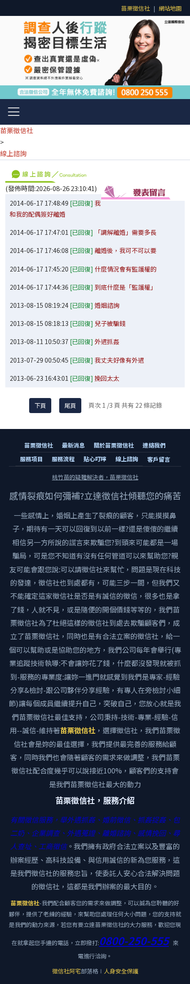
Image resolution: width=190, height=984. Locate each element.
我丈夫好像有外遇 (119, 360)
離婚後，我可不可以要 (125, 250)
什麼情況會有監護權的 (125, 268)
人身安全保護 (121, 971)
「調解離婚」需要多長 (125, 232)
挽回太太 (107, 378)
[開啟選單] (13, 112)
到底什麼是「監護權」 (125, 287)
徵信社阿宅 (66, 971)
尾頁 (70, 405)
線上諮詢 (13, 153)
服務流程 (63, 459)
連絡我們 (154, 445)
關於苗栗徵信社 (114, 445)
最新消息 (73, 445)
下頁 (40, 405)
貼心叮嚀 (95, 459)
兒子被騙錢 (110, 323)
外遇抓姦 (107, 341)
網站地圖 (170, 8)
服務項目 (31, 459)
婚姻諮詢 (107, 305)
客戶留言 (158, 459)
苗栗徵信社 (135, 8)
